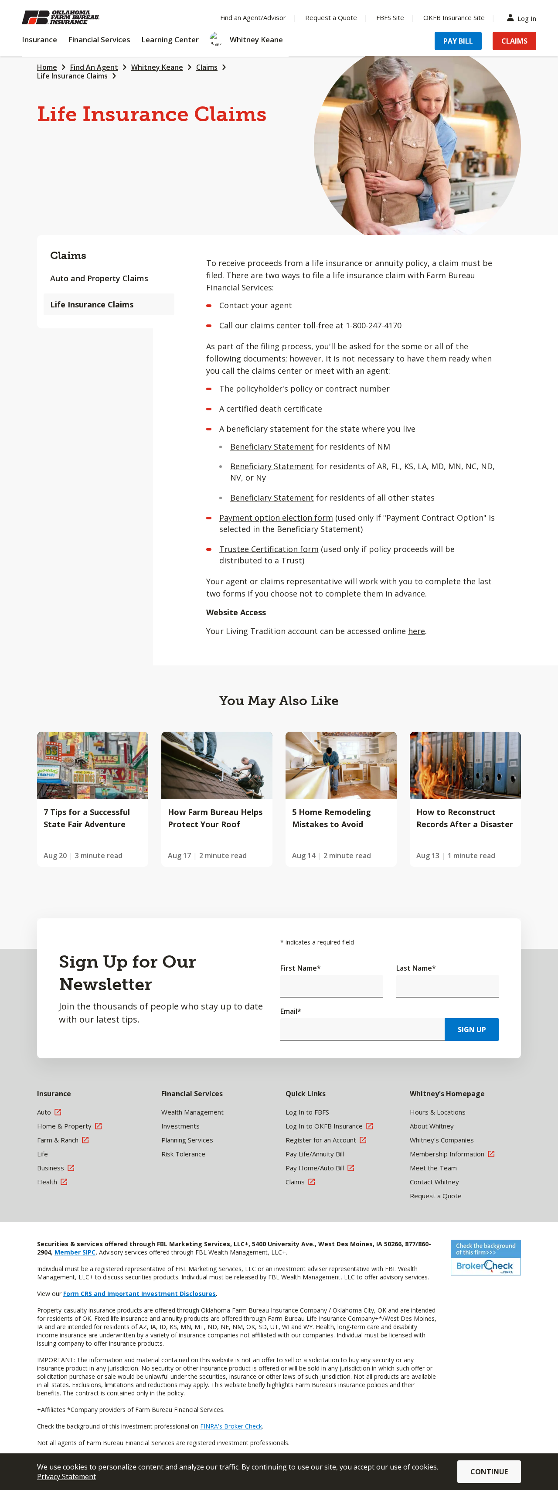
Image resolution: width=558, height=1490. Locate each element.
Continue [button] (489, 1471)
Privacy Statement (66, 1476)
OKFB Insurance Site (454, 17)
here (416, 631)
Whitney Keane (157, 67)
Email (290, 1011)
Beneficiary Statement (272, 446)
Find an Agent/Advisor (253, 17)
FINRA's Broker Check (231, 1426)
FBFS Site (390, 17)
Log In (526, 18)
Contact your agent (255, 305)
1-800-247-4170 (373, 325)
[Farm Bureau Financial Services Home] (78, 17)
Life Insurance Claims (72, 76)
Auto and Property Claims (99, 278)
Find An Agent (94, 67)
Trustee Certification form (269, 549)
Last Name (416, 968)
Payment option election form (276, 517)
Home (47, 67)
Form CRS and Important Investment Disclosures (139, 1293)
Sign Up (472, 1029)
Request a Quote (331, 17)
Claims (514, 41)
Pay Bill (458, 41)
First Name (300, 968)
